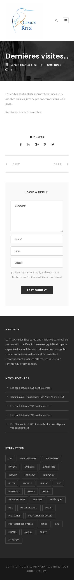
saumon (28, 532)
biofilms (12, 467)
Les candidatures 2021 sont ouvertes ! (30, 415)
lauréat (44, 483)
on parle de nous (16, 499)
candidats (30, 467)
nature (46, 491)
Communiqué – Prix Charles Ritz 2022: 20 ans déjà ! (37, 397)
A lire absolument (29, 458)
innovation (48, 475)
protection (14, 516)
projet (49, 507)
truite (43, 532)
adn (10, 458)
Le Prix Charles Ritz (24, 65)
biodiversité (52, 458)
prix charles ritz (29, 507)
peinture (37, 499)
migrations (14, 491)
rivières (12, 532)
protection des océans (40, 516)
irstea (11, 483)
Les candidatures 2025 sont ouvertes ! (30, 387)
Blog (50, 65)
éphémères (13, 540)
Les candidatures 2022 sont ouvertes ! (30, 406)
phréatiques (56, 499)
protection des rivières (20, 524)
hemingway (30, 475)
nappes (31, 491)
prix (10, 507)
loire (58, 483)
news (57, 65)
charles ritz (49, 467)
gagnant (12, 475)
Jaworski (27, 483)
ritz (57, 524)
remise (44, 524)
